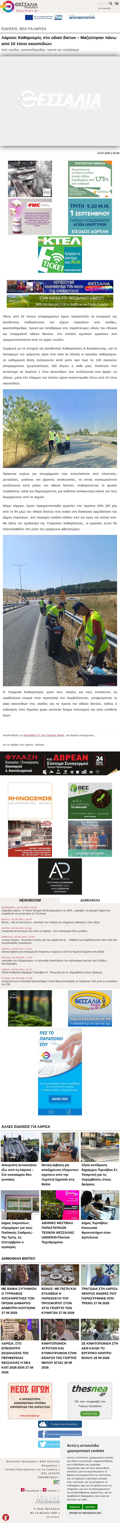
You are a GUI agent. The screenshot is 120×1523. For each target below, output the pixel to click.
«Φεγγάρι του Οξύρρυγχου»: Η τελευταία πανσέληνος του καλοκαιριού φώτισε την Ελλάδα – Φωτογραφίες (54, 960)
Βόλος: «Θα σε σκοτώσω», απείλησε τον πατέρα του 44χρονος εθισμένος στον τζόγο (50, 921)
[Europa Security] (60, 763)
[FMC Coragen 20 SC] (30, 217)
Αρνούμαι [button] (90, 1507)
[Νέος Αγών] (30, 1401)
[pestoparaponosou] (60, 1071)
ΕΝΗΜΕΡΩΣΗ (47, 1477)
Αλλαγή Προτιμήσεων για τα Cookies (31, 1469)
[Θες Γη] (90, 801)
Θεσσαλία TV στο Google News (43, 735)
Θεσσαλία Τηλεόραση (21, 1461)
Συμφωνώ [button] (74, 1507)
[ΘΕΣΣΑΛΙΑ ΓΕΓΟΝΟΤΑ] (60, 286)
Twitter (51, 1491)
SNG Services (50, 1461)
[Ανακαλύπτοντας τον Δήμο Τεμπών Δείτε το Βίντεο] (30, 179)
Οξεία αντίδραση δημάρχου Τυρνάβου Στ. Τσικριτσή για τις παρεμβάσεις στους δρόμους (51, 971)
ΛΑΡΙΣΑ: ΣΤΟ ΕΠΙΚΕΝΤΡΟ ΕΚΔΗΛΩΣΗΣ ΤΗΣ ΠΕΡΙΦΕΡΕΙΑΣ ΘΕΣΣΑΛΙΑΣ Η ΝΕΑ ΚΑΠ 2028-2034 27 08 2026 (17, 1358)
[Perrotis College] (90, 838)
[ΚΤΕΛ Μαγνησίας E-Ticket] (60, 254)
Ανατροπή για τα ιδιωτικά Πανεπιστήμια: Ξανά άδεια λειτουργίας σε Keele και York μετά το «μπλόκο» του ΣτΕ (59, 981)
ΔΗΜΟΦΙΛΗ (90, 900)
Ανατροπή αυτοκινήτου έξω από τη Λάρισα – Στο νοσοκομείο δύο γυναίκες (44, 930)
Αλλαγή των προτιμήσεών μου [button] (85, 1513)
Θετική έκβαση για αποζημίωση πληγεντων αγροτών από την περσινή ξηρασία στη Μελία (52, 950)
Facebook (32, 1491)
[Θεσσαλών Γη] (60, 301)
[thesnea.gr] (90, 1401)
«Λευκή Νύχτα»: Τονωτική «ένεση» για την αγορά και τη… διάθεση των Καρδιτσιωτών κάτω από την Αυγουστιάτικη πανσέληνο (59, 940)
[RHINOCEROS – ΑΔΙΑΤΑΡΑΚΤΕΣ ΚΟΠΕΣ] (30, 801)
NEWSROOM (30, 900)
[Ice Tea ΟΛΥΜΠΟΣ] (30, 1008)
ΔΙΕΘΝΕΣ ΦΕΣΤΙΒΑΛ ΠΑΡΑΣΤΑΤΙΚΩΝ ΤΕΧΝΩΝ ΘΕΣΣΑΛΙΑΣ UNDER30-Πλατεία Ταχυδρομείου (58, 1232)
